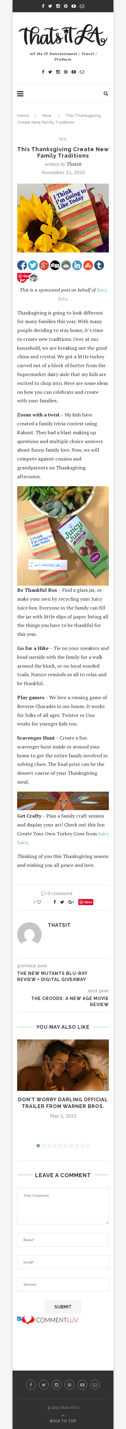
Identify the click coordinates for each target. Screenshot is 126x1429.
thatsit (73, 164)
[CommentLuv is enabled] (49, 1318)
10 (88, 1145)
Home (23, 115)
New (46, 115)
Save (88, 902)
